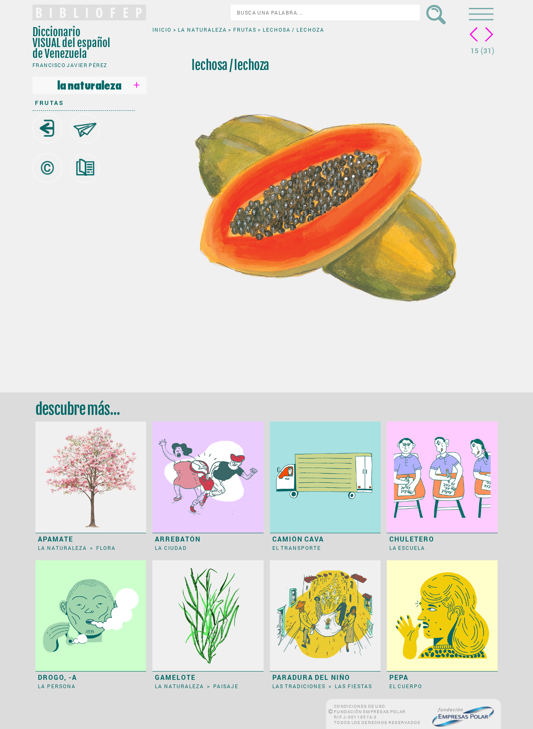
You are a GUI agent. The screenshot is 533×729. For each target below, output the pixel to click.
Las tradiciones (299, 686)
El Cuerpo (406, 686)
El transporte (296, 547)
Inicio (162, 29)
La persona (57, 686)
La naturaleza (203, 29)
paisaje (226, 686)
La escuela (407, 547)
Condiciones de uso (359, 706)
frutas (49, 103)
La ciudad (171, 547)
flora (106, 547)
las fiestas (353, 686)
